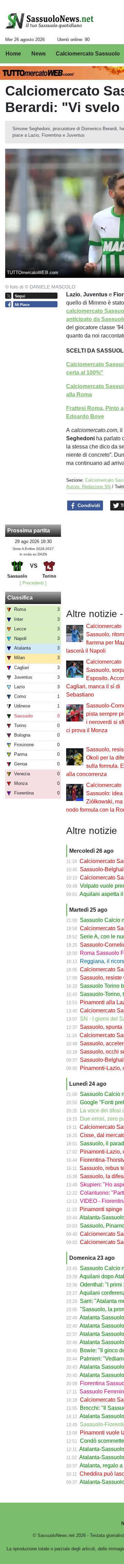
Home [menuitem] (13, 54)
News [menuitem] (38, 54)
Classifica (20, 598)
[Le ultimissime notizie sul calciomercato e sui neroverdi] (49, 20)
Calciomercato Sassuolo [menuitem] (88, 54)
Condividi (88, 505)
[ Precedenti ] (33, 583)
